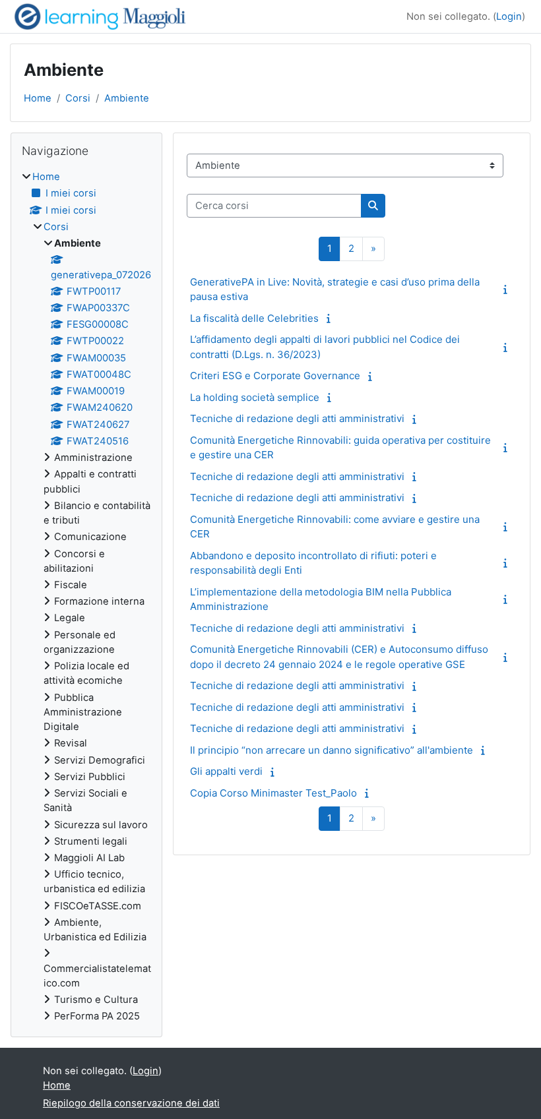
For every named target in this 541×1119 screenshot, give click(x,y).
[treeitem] (86, 596)
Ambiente (126, 98)
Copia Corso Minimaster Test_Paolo (273, 793)
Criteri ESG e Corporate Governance (275, 375)
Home (37, 98)
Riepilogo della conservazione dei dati (131, 1103)
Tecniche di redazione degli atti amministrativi (297, 418)
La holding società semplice (254, 397)
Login (509, 16)
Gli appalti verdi (226, 771)
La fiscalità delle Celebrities (254, 318)
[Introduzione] (508, 289)
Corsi (77, 98)
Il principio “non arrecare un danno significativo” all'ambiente (331, 750)
